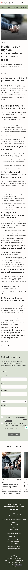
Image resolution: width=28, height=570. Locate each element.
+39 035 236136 (14, 524)
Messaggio (4, 405)
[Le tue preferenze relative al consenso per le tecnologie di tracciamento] (26, 427)
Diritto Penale (5, 43)
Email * (3, 383)
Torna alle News (7, 345)
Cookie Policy (18, 564)
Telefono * (4, 390)
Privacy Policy (9, 564)
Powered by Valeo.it (14, 567)
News (8, 7)
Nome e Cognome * (6, 375)
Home (2, 7)
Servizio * (3, 398)
